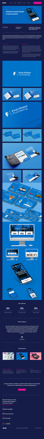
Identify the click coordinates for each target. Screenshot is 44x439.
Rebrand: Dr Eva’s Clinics (7, 369)
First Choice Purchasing (20, 369)
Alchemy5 (32, 369)
